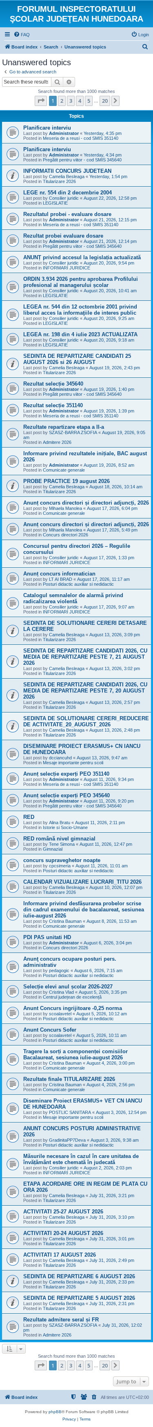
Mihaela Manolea (65, 508)
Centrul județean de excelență (72, 997)
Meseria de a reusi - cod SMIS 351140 (80, 138)
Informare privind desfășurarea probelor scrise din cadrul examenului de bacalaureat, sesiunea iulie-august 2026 (83, 909)
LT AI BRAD (60, 579)
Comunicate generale (64, 470)
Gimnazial (52, 849)
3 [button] (70, 100)
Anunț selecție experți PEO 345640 (66, 795)
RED (28, 817)
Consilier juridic (64, 198)
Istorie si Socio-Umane (65, 827)
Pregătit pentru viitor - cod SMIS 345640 (82, 159)
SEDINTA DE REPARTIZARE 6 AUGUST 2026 (79, 1276)
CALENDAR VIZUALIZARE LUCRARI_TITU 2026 (82, 882)
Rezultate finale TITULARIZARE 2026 (69, 1079)
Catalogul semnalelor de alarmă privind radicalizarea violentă (73, 598)
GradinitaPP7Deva (67, 1140)
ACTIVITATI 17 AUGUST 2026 (59, 1255)
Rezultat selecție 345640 (53, 384)
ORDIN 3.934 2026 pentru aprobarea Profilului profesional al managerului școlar (80, 282)
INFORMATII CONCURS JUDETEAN (67, 171)
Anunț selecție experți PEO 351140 (66, 774)
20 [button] (105, 100)
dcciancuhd (60, 757)
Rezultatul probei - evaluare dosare (67, 214)
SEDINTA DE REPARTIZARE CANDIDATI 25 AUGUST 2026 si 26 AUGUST (77, 359)
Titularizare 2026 (59, 181)
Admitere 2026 (57, 442)
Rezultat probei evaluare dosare (63, 236)
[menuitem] (21, 35)
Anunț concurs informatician (59, 574)
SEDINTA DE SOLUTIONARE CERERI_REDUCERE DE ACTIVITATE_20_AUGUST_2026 (86, 721)
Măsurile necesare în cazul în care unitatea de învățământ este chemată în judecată (81, 1159)
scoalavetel (60, 1013)
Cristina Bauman (65, 921)
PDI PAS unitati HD (47, 937)
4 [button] (79, 100)
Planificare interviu (47, 128)
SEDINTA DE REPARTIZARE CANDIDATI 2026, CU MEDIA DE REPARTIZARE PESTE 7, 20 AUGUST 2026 (85, 691)
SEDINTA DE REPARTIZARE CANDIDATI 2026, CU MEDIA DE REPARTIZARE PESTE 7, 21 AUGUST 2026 (85, 657)
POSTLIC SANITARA (70, 1112)
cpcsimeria (60, 865)
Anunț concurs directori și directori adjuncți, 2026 (86, 503)
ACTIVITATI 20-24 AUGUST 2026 (63, 1233)
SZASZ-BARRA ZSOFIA (73, 432)
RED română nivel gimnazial (59, 839)
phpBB (55, 1411)
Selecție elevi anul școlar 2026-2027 (68, 987)
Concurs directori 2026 (65, 534)
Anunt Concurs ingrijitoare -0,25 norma (72, 1008)
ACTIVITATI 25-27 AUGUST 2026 (63, 1212)
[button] (41, 101)
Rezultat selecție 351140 (53, 405)
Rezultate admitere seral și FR (61, 1320)
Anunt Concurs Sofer (49, 1030)
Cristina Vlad (61, 992)
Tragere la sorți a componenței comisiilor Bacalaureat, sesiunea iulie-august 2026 (75, 1054)
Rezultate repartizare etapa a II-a (63, 427)
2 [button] (61, 100)
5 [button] (88, 100)
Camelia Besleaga (66, 176)
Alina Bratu (59, 822)
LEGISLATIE (55, 203)
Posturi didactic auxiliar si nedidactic (78, 584)
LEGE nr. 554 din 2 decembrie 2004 (67, 193)
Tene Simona (62, 844)
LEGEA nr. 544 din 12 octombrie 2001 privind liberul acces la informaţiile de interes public (80, 310)
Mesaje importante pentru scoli (73, 762)
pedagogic (59, 970)
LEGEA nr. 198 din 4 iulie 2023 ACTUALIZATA (80, 334)
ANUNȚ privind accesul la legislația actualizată (82, 257)
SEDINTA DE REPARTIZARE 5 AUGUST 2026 (79, 1298)
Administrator (64, 133)
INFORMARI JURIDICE (66, 267)
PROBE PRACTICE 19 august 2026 (66, 481)
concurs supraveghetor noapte (61, 860)
